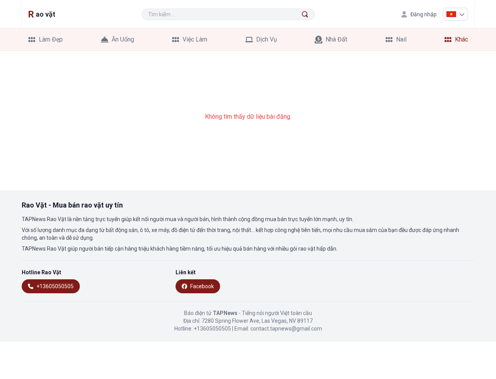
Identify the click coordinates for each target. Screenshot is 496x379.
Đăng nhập (423, 14)
